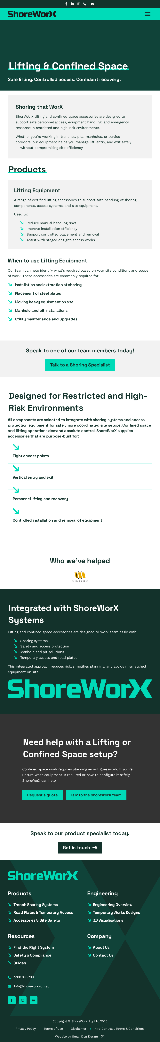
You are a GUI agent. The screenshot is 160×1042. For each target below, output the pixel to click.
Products (19, 893)
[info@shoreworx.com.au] (9, 986)
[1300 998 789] (9, 977)
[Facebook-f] (66, 3)
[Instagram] (78, 3)
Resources (21, 936)
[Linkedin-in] (72, 3)
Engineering (102, 893)
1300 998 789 (24, 977)
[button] (147, 14)
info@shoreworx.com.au (32, 986)
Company (99, 936)
